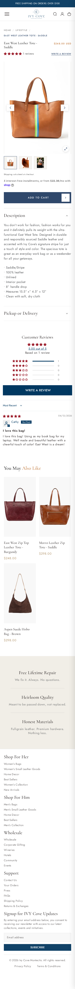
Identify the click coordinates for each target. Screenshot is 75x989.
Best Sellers (10, 779)
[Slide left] (10, 108)
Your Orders (11, 885)
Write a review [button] (38, 390)
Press (7, 890)
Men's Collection (13, 825)
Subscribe (37, 947)
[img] (12, 416)
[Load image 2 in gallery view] (25, 162)
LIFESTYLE (22, 30)
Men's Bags (10, 804)
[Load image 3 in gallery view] (40, 162)
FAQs (7, 896)
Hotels (7, 855)
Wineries (9, 850)
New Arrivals (11, 790)
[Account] (62, 14)
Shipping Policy (13, 901)
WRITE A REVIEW (61, 53)
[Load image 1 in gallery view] (10, 162)
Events (7, 865)
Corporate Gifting (14, 845)
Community (10, 860)
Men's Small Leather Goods (20, 809)
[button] (55, 14)
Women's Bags (12, 764)
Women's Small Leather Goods (22, 769)
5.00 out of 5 (37, 349)
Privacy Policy (22, 966)
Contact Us (10, 880)
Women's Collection (16, 785)
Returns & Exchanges (16, 906)
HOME (7, 30)
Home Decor (11, 774)
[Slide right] (64, 108)
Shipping (8, 174)
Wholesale (10, 839)
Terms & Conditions (49, 966)
